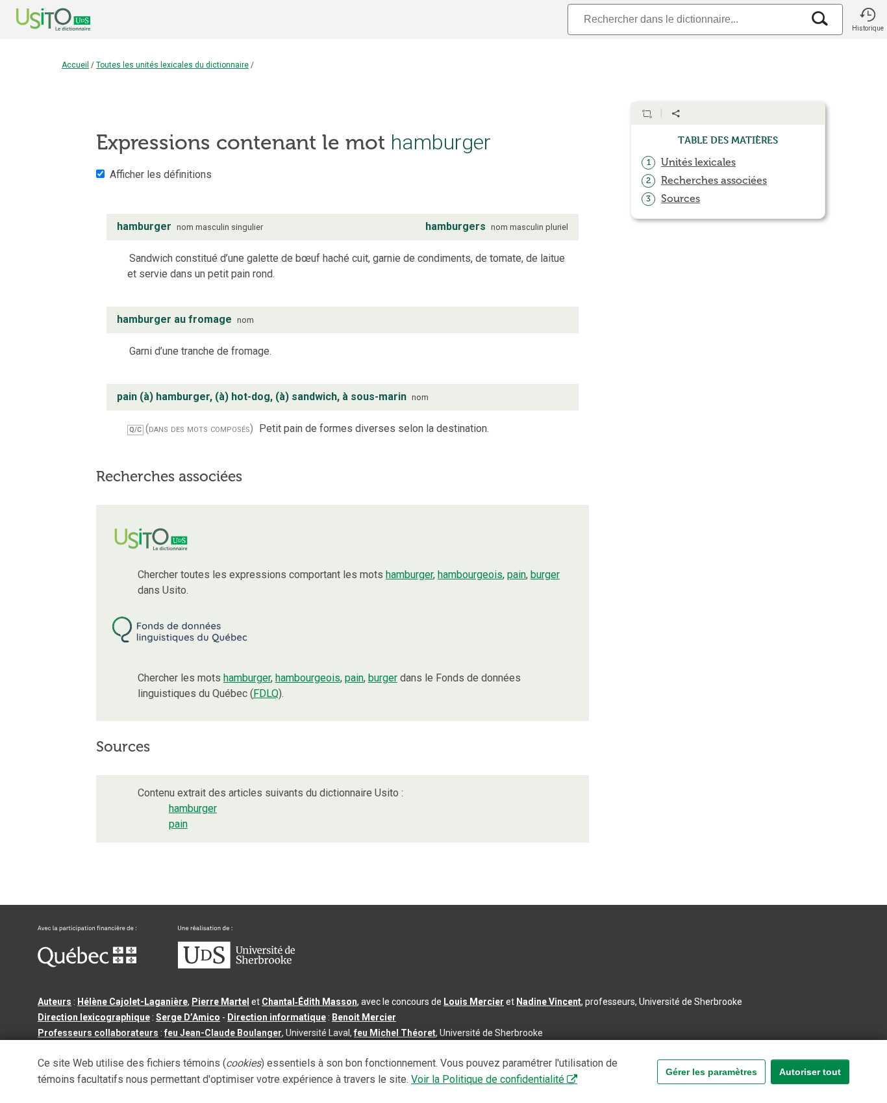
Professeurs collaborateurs (98, 1033)
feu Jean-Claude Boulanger (223, 1033)
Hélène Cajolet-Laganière (132, 1001)
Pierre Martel (220, 1001)
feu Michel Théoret (395, 1033)
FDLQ (266, 693)
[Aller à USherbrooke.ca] (236, 965)
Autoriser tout (810, 1072)
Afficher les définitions (161, 174)
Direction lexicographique (94, 1017)
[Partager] (676, 113)
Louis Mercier (473, 1001)
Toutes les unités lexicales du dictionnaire (172, 65)
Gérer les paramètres (711, 1072)
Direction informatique (276, 1017)
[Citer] (647, 113)
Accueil (75, 65)
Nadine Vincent (548, 1001)
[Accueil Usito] (39, 19)
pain (516, 574)
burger (545, 574)
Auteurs (54, 1001)
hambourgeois (470, 574)
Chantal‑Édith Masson (309, 1001)
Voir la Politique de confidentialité (487, 1079)
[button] (867, 19)
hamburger (409, 574)
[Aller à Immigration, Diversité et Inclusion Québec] (87, 964)
